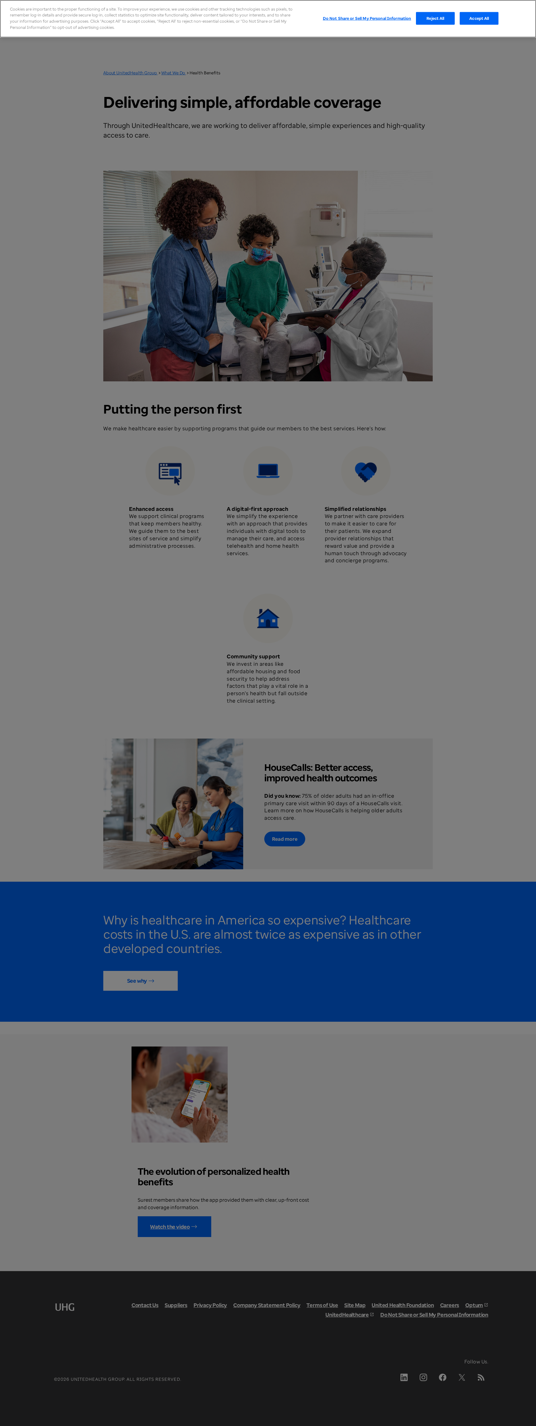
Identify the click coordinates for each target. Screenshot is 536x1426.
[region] (268, 18)
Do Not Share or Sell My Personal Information (367, 18)
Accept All (479, 18)
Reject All (435, 18)
